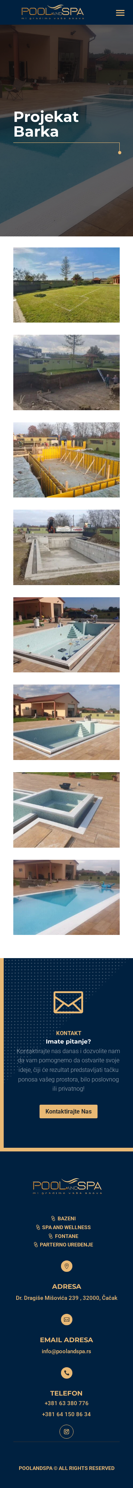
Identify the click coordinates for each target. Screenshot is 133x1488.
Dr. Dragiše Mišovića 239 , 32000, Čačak (66, 1298)
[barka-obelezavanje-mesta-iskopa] (66, 323)
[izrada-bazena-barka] (66, 672)
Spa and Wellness (66, 1227)
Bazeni (67, 1218)
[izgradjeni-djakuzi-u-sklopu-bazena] (66, 848)
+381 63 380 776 (67, 1403)
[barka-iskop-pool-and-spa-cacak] (66, 410)
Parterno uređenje (66, 1245)
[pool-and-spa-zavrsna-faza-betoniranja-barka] (66, 585)
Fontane (66, 1236)
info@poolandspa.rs (66, 1351)
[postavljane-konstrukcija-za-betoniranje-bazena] (66, 497)
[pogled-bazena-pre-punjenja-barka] (66, 760)
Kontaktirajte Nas (68, 1111)
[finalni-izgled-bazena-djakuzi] (66, 935)
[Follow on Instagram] (66, 1432)
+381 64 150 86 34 (66, 1414)
